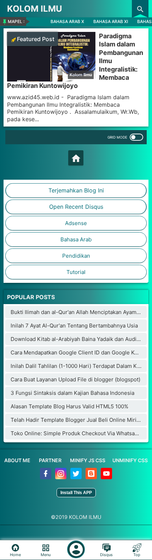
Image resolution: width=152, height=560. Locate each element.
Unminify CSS (130, 460)
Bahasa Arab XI (110, 21)
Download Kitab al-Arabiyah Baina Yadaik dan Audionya (79, 339)
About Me (17, 460)
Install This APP (76, 492)
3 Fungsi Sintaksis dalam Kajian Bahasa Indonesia (72, 393)
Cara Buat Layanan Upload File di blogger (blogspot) (75, 379)
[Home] (75, 158)
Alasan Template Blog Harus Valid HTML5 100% (69, 406)
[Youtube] (106, 477)
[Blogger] (92, 477)
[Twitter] (76, 477)
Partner (50, 460)
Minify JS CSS (87, 460)
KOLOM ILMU (34, 9)
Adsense (76, 223)
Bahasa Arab (76, 239)
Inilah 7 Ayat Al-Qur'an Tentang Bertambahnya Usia (74, 325)
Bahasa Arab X (67, 21)
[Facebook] (46, 477)
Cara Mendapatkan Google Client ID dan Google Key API (80, 352)
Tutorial (76, 272)
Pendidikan (76, 255)
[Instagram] (61, 477)
